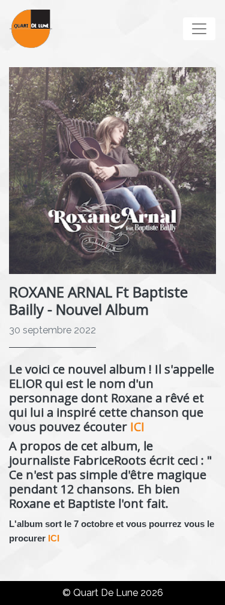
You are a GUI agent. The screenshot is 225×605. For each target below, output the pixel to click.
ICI (137, 427)
